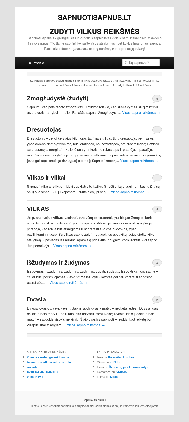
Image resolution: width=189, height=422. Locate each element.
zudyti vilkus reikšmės (94, 31)
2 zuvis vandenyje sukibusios (48, 357)
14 (157, 299)
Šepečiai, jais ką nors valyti (128, 367)
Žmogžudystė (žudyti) (58, 98)
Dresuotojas (44, 129)
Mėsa (114, 376)
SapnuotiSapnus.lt (94, 17)
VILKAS (38, 208)
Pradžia (38, 62)
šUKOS (115, 362)
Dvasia (36, 299)
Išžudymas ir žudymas (58, 262)
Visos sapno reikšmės (141, 112)
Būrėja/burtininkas (121, 357)
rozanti (32, 367)
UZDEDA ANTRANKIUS (43, 372)
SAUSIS (121, 372)
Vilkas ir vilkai (46, 177)
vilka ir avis (35, 376)
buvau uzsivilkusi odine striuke (49, 362)
